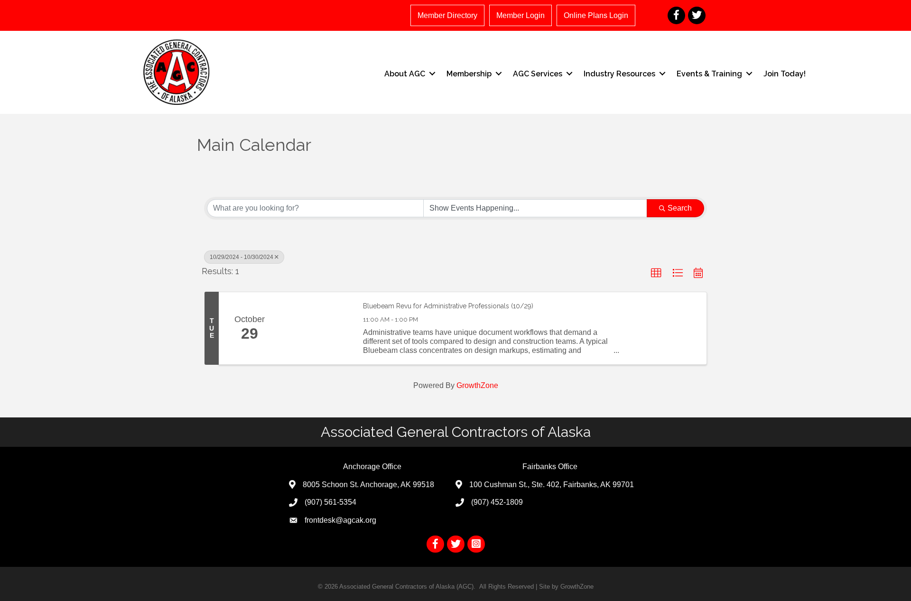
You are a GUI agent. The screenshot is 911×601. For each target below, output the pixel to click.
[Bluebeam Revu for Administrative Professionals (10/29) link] (316, 328)
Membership (469, 73)
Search (680, 208)
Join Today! (784, 73)
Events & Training (709, 73)
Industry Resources (619, 73)
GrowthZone (477, 385)
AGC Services (537, 73)
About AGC (404, 73)
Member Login (520, 15)
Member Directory (447, 15)
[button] (656, 273)
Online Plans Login (596, 15)
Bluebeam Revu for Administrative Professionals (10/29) (448, 306)
